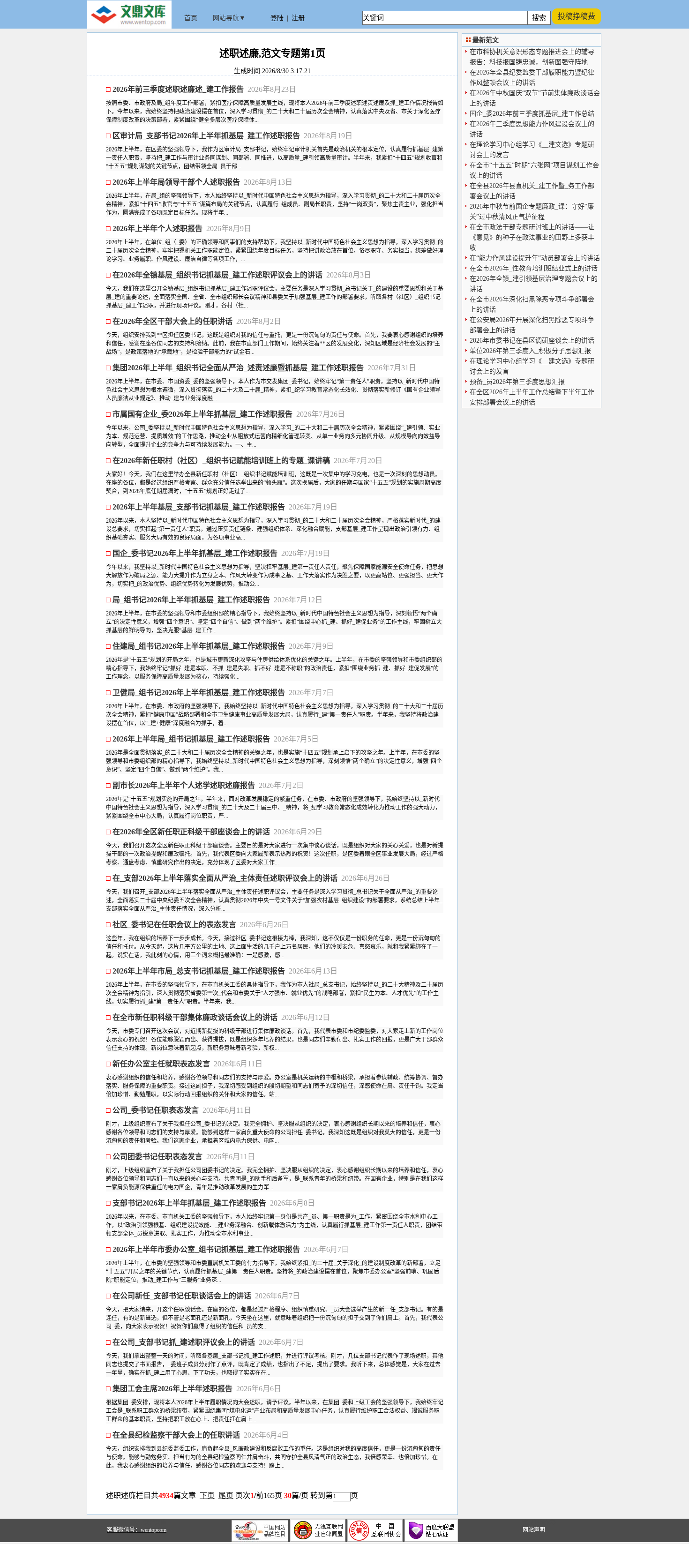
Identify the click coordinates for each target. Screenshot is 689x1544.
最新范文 (485, 40)
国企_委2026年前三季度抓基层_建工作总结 (532, 113)
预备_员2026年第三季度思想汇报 (517, 381)
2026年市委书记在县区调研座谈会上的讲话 (532, 340)
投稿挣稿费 (576, 16)
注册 (298, 18)
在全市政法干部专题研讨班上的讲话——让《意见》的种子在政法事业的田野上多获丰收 (532, 237)
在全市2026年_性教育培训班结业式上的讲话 (534, 268)
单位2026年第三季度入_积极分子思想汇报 (530, 350)
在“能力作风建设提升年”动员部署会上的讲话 (535, 258)
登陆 (277, 18)
